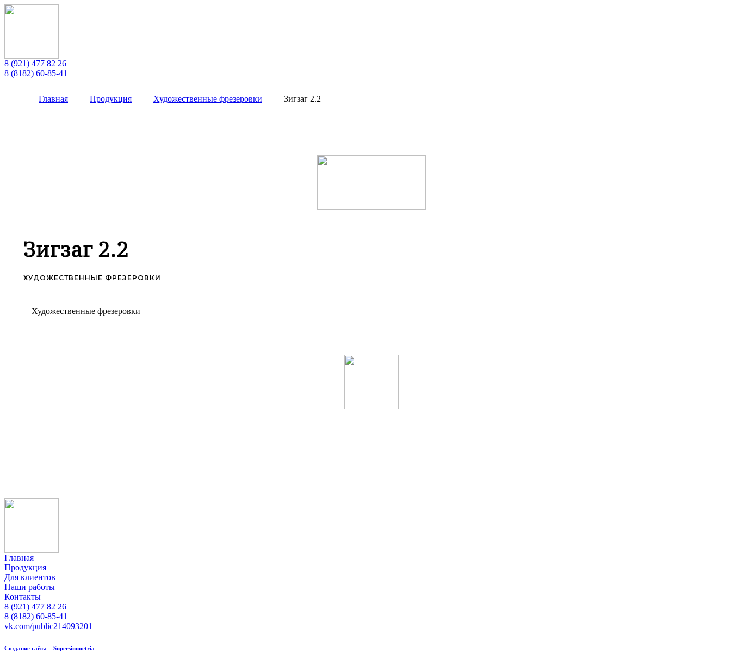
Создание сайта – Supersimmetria (49, 648)
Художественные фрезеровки (92, 278)
